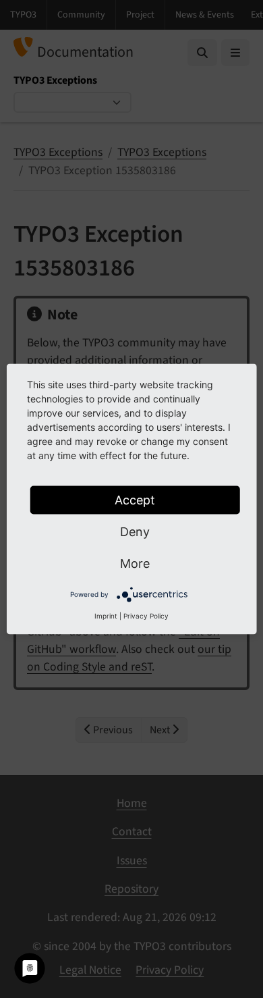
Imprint (105, 616)
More (135, 563)
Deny (135, 532)
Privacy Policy (146, 616)
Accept (135, 500)
